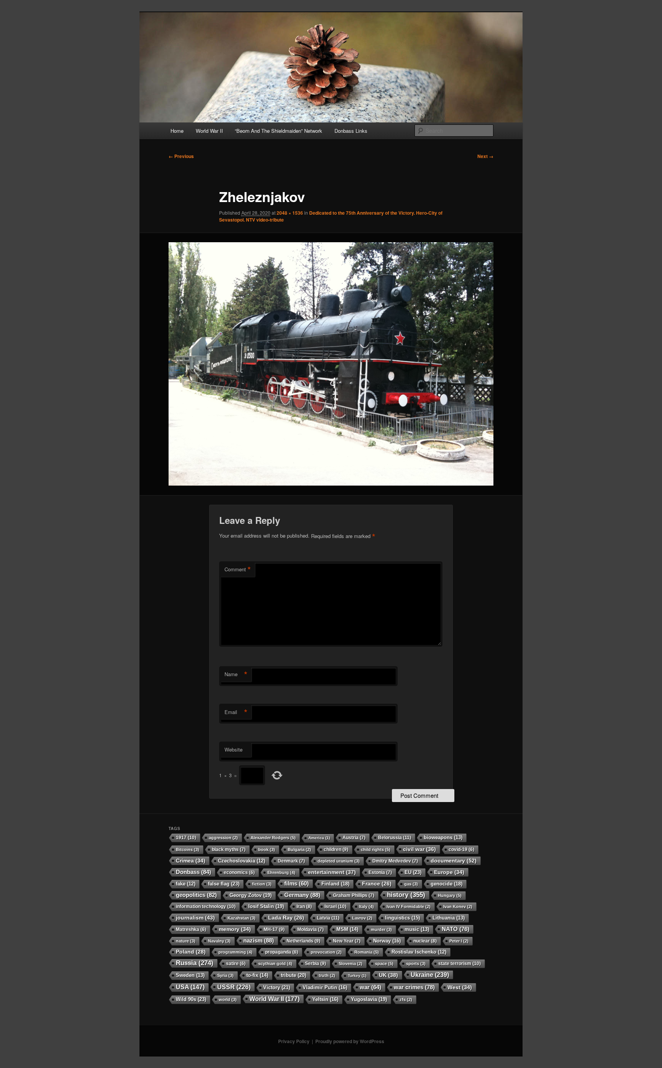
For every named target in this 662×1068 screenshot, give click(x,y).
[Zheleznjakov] (331, 364)
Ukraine (430, 974)
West (459, 987)
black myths (229, 849)
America (319, 838)
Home (177, 130)
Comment (237, 569)
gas (411, 884)
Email (235, 712)
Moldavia (310, 929)
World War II (209, 130)
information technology (206, 906)
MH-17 (274, 929)
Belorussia (394, 837)
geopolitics (196, 895)
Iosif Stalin (266, 906)
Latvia (328, 918)
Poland (191, 952)
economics (239, 872)
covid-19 (461, 849)
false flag (223, 884)
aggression (223, 837)
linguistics (402, 918)
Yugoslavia (369, 999)
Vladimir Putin (325, 987)
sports (416, 963)
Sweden (190, 975)
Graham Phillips (353, 895)
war (370, 987)
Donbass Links (350, 130)
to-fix (257, 975)
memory (235, 929)
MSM (347, 929)
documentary (454, 861)
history (406, 894)
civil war (419, 849)
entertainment (332, 872)
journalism (195, 918)
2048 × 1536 (290, 212)
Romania (366, 952)
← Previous (181, 156)
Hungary (450, 895)
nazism (258, 940)
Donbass (193, 872)
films (296, 883)
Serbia (315, 963)
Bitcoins (187, 849)
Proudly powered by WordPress (349, 1041)
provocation (326, 952)
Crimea (190, 861)
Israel (335, 906)
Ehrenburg (281, 872)
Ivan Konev (457, 906)
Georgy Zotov (250, 895)
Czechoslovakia (241, 861)
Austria (353, 837)
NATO (455, 929)
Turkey (357, 975)
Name (235, 674)
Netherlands (303, 941)
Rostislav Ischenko (419, 952)
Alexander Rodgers (273, 837)
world (228, 999)
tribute (293, 975)
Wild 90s (191, 999)
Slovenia (350, 963)
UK (388, 975)
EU (413, 872)
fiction (262, 884)
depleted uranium (339, 861)
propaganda (281, 951)
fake (185, 884)
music (417, 929)
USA (190, 987)
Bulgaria (299, 849)
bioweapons (443, 837)
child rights (375, 849)
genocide (446, 884)
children (336, 849)
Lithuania (449, 918)
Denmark (291, 861)
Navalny (219, 941)
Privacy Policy (294, 1041)
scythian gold (275, 963)
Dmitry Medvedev (395, 861)
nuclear (425, 941)
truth (327, 975)
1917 (186, 837)
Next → (485, 156)
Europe (449, 872)
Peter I (459, 941)
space (384, 963)
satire (236, 963)
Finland (335, 884)
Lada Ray (286, 918)
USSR (234, 986)
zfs (406, 999)
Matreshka (191, 929)
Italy (366, 906)
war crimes (414, 987)
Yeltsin (325, 999)
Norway (387, 941)
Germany (302, 895)
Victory (276, 987)
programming (235, 952)
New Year (346, 941)
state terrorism (459, 963)
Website (233, 749)
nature (185, 941)
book (266, 849)
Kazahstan (242, 918)
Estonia (380, 872)
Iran (304, 906)
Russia (194, 963)
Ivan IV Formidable (409, 906)
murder (381, 929)
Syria (225, 975)
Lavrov (362, 918)
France (377, 884)
